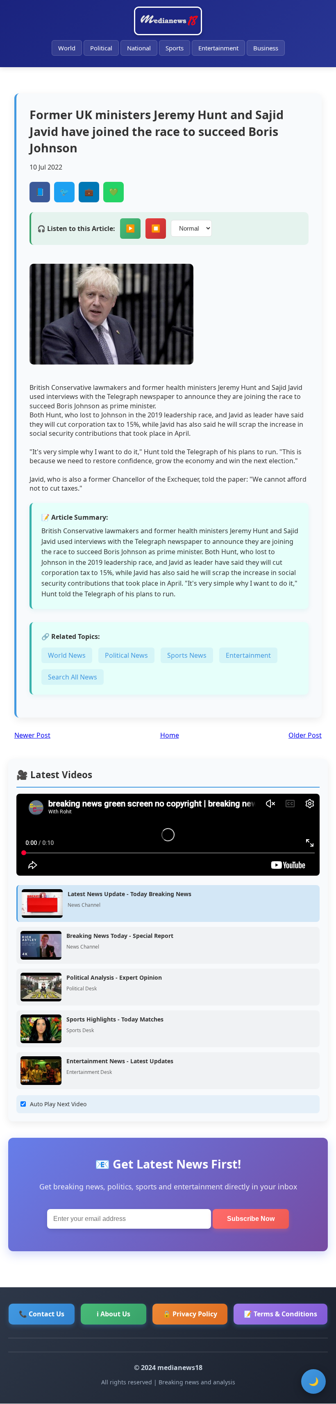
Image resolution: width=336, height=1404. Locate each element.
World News (67, 655)
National (139, 48)
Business (265, 48)
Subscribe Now (251, 1218)
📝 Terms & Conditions (280, 1313)
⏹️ (155, 228)
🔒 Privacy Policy (190, 1313)
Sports (175, 48)
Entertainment (218, 48)
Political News (126, 655)
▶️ (130, 228)
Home (169, 735)
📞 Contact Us (41, 1313)
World (66, 48)
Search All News (72, 677)
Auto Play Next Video (58, 1104)
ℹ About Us (113, 1313)
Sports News (187, 655)
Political (101, 48)
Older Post (305, 735)
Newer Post (32, 735)
